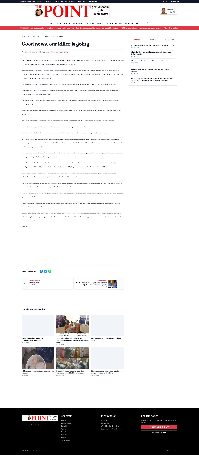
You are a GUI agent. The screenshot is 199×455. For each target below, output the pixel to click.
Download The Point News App (88, 1)
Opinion (118, 23)
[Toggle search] (148, 23)
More (138, 23)
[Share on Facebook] (41, 271)
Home (52, 23)
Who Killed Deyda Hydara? (69, 1)
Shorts (129, 23)
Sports (100, 23)
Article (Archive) (33, 36)
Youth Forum (65, 440)
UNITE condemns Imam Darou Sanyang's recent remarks (134, 28)
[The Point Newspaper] (166, 1)
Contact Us (56, 1)
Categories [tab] (169, 40)
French (109, 23)
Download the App (160, 427)
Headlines (62, 23)
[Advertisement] (73, 248)
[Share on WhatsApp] (49, 271)
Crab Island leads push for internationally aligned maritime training (43, 28)
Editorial (90, 23)
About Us (49, 1)
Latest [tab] (137, 40)
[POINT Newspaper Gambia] (163, 1)
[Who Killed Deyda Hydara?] (168, 11)
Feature (64, 438)
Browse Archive (159, 432)
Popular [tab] (153, 40)
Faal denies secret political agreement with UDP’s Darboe (91, 28)
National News (76, 23)
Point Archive (175, 1)
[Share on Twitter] (45, 271)
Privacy (169, 451)
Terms (175, 451)
